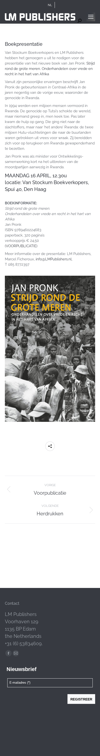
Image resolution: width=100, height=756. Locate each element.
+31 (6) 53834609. (24, 643)
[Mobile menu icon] (90, 16)
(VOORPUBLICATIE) (21, 246)
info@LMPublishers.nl (54, 259)
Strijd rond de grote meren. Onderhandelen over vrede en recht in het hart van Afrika (50, 68)
